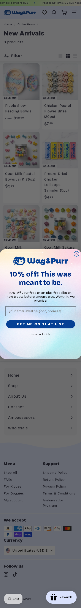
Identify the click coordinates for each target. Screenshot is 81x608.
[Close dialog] (76, 253)
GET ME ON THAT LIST (40, 324)
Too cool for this (40, 334)
